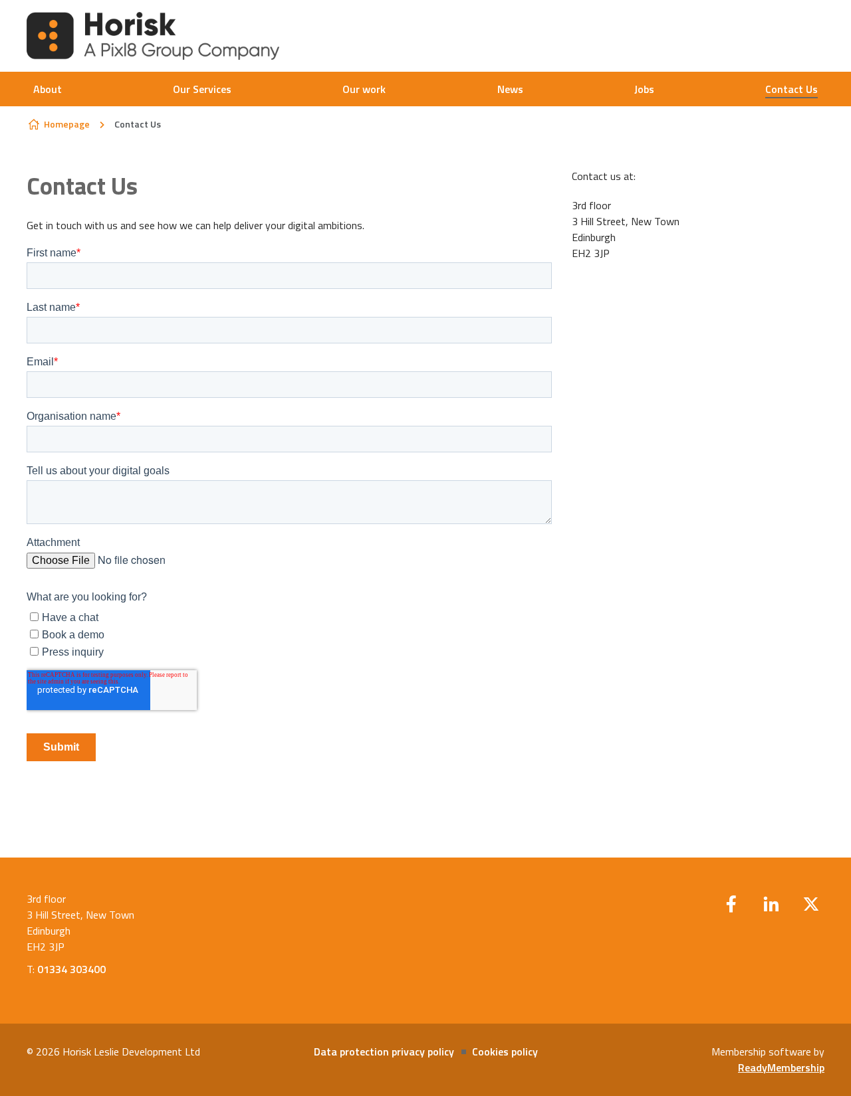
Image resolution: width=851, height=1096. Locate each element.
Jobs (644, 89)
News (510, 89)
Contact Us (791, 89)
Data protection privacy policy (384, 1051)
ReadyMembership (781, 1067)
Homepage (67, 124)
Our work (364, 89)
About (47, 89)
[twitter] (811, 904)
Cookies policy (505, 1051)
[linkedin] (771, 904)
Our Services (202, 89)
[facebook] (731, 904)
